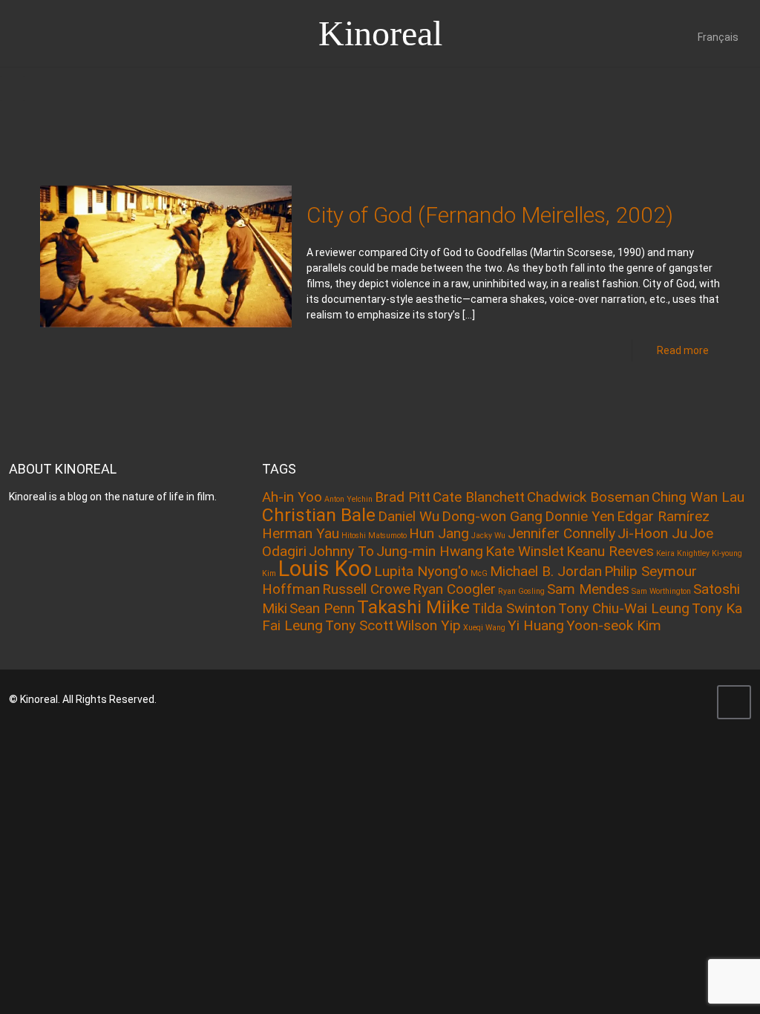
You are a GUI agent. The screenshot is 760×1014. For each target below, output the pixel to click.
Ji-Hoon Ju (652, 533)
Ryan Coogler (454, 589)
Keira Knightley (683, 553)
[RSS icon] (694, 699)
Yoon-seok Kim (613, 625)
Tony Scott (359, 625)
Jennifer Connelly (561, 533)
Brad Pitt (402, 497)
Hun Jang (439, 533)
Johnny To (341, 551)
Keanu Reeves (610, 551)
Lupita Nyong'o (421, 571)
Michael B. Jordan (546, 571)
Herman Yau (300, 533)
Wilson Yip (428, 625)
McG (479, 573)
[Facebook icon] (654, 699)
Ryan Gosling (521, 591)
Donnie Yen (580, 516)
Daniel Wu (408, 516)
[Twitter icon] (674, 699)
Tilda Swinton (514, 608)
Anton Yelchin (348, 499)
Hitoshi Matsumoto (374, 535)
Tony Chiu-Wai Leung (623, 608)
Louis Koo (325, 568)
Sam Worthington (661, 591)
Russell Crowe (366, 589)
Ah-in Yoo (292, 497)
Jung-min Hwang (429, 551)
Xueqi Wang (484, 627)
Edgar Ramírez (663, 516)
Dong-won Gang (492, 516)
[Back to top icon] (734, 702)
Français (718, 37)
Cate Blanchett (479, 497)
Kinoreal (380, 33)
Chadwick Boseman (588, 497)
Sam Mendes (588, 589)
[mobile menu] (12, 88)
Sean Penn (322, 608)
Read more (683, 350)
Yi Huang (536, 625)
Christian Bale (319, 515)
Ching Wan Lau (698, 497)
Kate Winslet (524, 551)
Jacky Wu (488, 535)
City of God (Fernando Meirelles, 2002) (490, 215)
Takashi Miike (413, 607)
